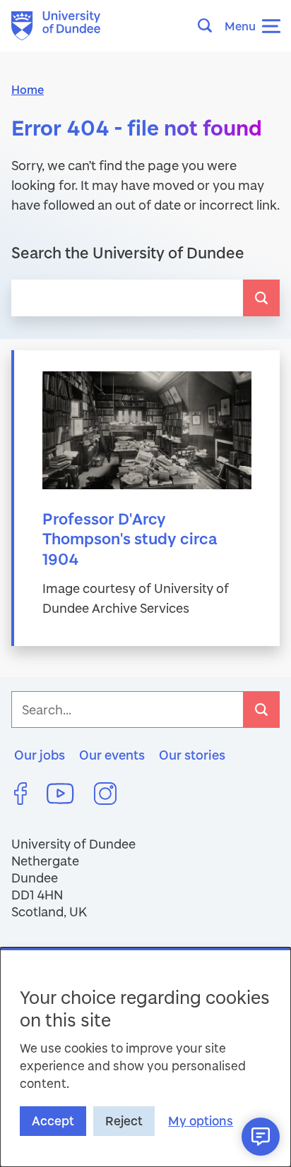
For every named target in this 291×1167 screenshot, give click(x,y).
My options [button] (200, 1121)
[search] (261, 298)
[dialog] (145, 1057)
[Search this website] (209, 25)
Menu (240, 25)
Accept (53, 1121)
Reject (124, 1121)
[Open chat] (261, 1137)
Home (27, 89)
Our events (112, 754)
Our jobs (39, 754)
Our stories (192, 754)
